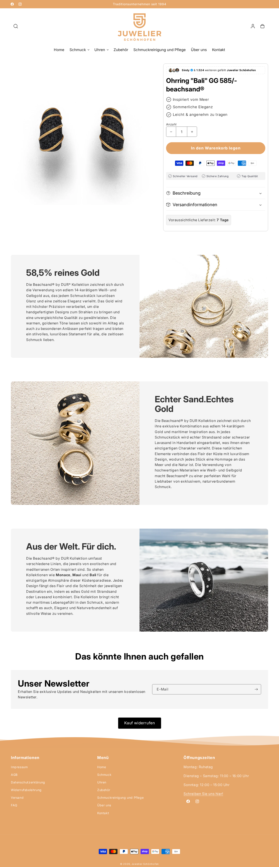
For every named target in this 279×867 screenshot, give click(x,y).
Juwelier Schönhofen (145, 863)
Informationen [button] (25, 758)
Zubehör (103, 790)
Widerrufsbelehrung (26, 790)
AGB (14, 774)
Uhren (101, 782)
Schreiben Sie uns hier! (203, 794)
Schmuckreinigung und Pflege (120, 797)
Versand (17, 797)
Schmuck (104, 774)
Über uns (104, 805)
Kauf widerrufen (139, 723)
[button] (15, 26)
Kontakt (103, 813)
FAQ (14, 805)
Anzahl (171, 124)
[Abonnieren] (256, 689)
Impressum (19, 767)
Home (101, 767)
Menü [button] (103, 758)
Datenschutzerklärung (28, 782)
